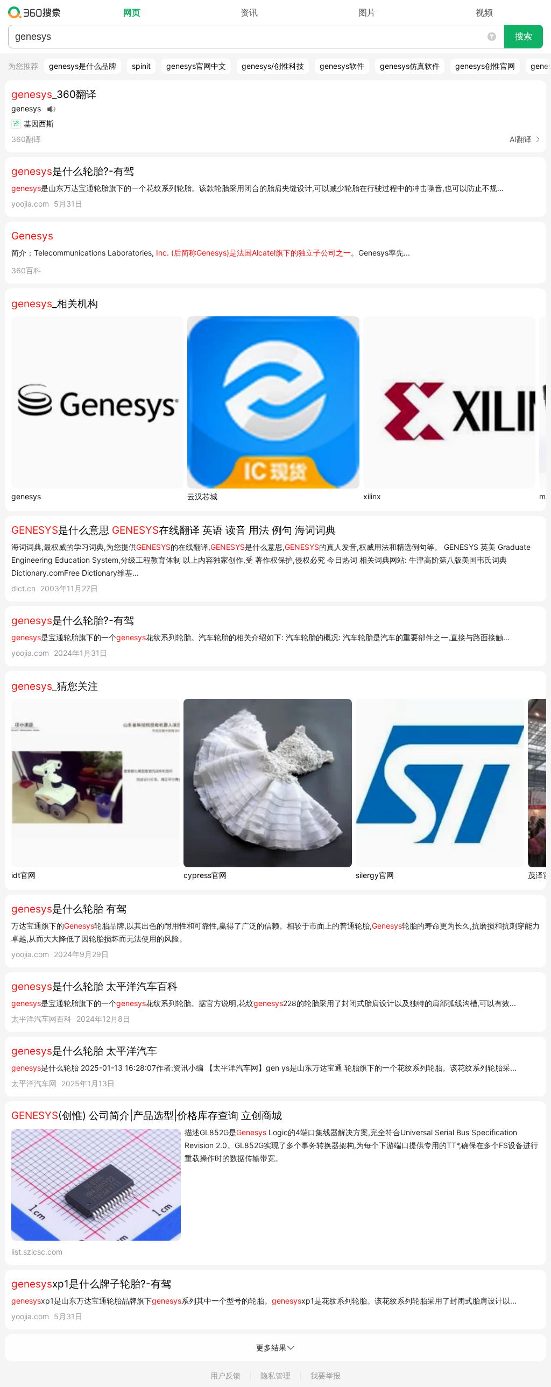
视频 (484, 12)
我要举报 (325, 1375)
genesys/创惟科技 (273, 65)
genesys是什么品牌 (82, 65)
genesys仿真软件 (410, 65)
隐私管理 (275, 1375)
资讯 (249, 12)
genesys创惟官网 (485, 65)
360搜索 (37, 12)
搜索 (523, 36)
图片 (367, 12)
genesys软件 (342, 65)
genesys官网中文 (196, 65)
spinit (141, 65)
